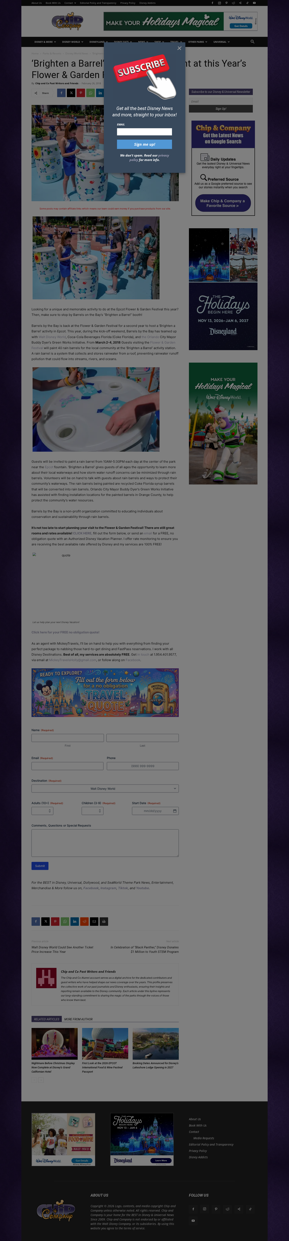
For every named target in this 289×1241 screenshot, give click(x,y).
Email (121, 124)
